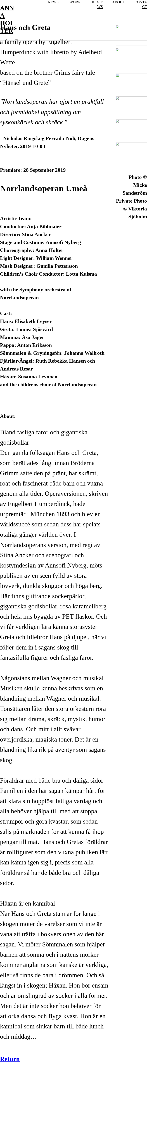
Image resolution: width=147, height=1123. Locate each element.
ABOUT (118, 2)
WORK (75, 2)
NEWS (53, 2)
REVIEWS (97, 4)
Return (10, 1059)
